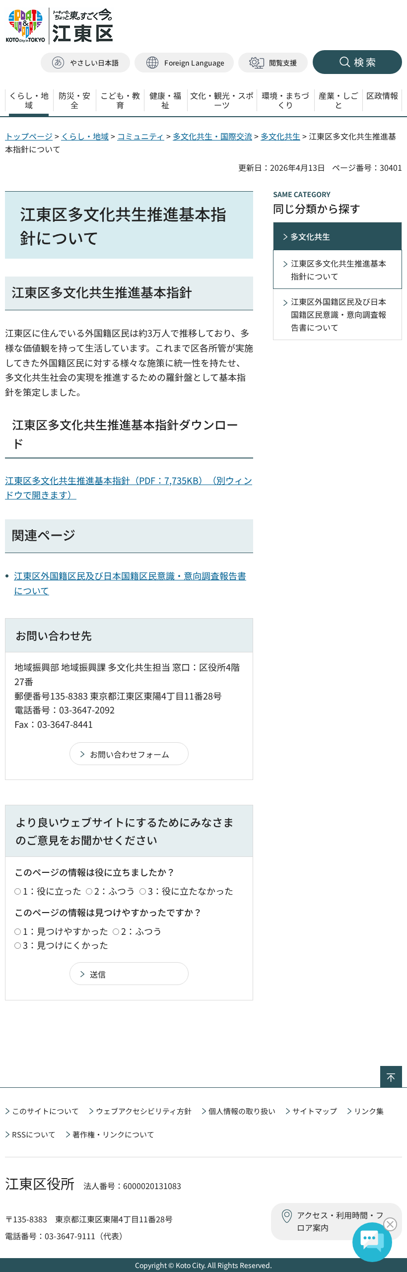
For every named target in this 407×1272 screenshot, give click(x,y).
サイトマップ (314, 1111)
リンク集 (369, 1111)
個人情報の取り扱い (241, 1111)
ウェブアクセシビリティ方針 (144, 1111)
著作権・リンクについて (113, 1134)
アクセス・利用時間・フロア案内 (340, 1221)
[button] (184, 63)
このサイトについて (45, 1111)
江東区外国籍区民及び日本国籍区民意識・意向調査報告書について (338, 314)
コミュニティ (140, 136)
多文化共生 (280, 136)
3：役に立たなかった (190, 890)
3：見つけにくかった (65, 944)
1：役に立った (52, 890)
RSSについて (34, 1134)
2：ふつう (114, 890)
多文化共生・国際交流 (212, 136)
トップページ (29, 136)
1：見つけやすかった (65, 930)
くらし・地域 (85, 136)
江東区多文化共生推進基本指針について (338, 269)
